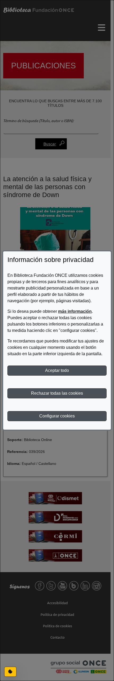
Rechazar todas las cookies (57, 393)
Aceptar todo (57, 370)
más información (75, 311)
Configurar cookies (57, 416)
